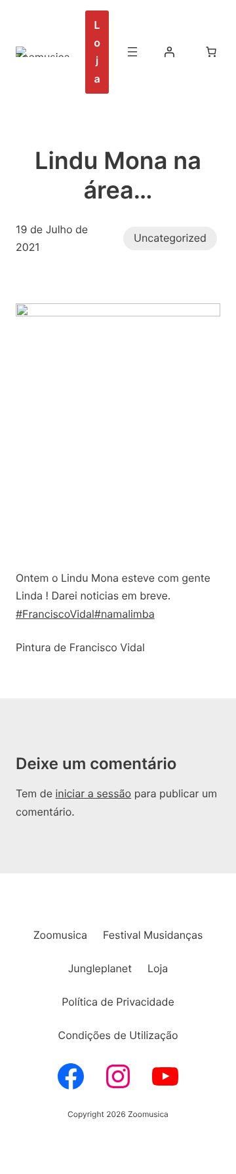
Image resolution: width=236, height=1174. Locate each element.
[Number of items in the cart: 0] (211, 52)
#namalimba (124, 613)
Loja (97, 51)
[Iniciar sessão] (169, 52)
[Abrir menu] (132, 52)
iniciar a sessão (93, 793)
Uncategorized (170, 237)
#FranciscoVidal (55, 613)
